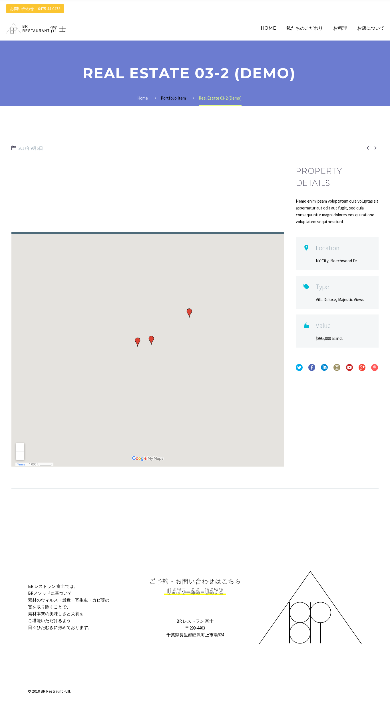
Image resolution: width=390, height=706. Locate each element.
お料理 (340, 28)
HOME (268, 28)
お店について (371, 28)
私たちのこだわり (304, 28)
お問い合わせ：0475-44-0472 (35, 8)
